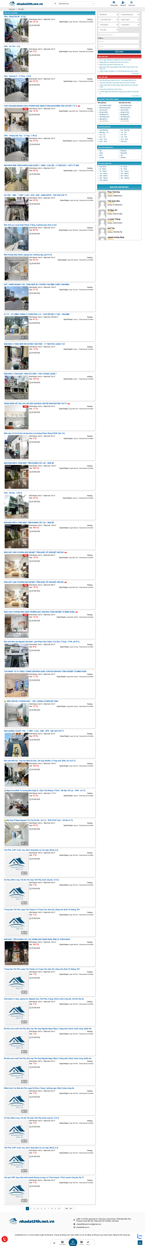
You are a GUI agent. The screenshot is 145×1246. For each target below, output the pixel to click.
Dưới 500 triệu (103, 130)
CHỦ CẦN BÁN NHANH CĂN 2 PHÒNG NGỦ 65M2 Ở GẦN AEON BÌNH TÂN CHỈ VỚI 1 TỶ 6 (40, 106)
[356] (16, 90)
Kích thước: (33, 19)
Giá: (30, 22)
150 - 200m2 (125, 173)
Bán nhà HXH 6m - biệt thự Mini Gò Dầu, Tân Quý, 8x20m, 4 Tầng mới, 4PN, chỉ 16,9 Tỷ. (40, 761)
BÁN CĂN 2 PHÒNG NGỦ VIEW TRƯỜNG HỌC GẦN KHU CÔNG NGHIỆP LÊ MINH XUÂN (39, 612)
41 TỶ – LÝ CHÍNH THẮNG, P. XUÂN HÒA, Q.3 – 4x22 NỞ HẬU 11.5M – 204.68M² (37, 314)
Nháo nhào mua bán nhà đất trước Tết (111, 64)
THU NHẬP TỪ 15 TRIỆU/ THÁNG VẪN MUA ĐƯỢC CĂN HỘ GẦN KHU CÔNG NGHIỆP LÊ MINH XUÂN (45, 671)
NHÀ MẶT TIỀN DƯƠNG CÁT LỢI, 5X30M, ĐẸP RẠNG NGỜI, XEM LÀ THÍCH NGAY (37, 939)
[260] (16, 447)
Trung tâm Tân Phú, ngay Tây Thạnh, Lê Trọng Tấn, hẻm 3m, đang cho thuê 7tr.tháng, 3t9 (41, 909)
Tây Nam (123, 157)
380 (66, 1208)
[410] (16, 119)
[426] (16, 744)
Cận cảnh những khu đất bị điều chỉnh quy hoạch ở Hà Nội (117, 83)
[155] (16, 953)
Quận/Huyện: (64, 22)
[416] (16, 1102)
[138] (16, 328)
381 (71, 1208)
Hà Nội (103, 112)
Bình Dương (104, 108)
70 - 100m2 (103, 171)
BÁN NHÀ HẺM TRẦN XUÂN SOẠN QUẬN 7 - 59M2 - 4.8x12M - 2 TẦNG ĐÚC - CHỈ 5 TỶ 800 (41, 165)
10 (59, 1208)
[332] (16, 387)
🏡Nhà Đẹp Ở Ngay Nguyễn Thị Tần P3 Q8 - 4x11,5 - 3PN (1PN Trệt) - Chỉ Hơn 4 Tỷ (38, 820)
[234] (16, 566)
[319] (16, 209)
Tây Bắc (101, 157)
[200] (16, 1131)
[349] (16, 804)
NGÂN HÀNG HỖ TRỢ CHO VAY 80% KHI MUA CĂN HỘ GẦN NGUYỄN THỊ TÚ (35, 403)
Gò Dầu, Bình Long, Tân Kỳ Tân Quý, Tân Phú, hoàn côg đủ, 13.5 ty (31, 880)
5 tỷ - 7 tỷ (102, 137)
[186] (16, 655)
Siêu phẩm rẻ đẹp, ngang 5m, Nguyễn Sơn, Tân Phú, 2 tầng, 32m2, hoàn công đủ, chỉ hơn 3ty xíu (44, 999)
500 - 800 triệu (125, 130)
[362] (16, 774)
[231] (16, 1191)
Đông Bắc (123, 151)
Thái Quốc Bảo (114, 201)
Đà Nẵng (103, 114)
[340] (16, 625)
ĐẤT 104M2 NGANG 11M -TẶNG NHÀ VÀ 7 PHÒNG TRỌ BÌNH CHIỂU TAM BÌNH (36, 284)
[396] (16, 715)
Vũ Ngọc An (112, 210)
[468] (16, 1012)
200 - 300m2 (103, 176)
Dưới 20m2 (102, 167)
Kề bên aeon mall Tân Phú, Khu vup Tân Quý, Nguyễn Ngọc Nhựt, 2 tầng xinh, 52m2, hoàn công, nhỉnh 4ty (47, 1029)
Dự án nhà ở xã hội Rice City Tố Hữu (110, 89)
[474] (16, 1042)
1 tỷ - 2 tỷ (123, 132)
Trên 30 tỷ (124, 141)
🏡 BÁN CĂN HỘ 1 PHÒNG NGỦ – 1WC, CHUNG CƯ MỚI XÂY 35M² (31, 701)
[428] (16, 834)
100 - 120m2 (125, 171)
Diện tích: (47, 19)
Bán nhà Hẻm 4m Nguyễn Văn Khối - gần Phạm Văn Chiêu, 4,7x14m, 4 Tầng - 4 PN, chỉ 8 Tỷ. (42, 642)
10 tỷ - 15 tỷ (103, 139)
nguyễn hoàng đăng (116, 237)
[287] (16, 298)
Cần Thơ (103, 110)
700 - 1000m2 (125, 178)
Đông (101, 153)
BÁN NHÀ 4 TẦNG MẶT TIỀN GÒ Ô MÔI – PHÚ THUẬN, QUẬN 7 (30, 374)
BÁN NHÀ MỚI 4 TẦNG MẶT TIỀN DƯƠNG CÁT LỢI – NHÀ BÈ (29, 463)
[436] (16, 477)
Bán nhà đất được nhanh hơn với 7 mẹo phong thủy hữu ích (117, 80)
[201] (16, 268)
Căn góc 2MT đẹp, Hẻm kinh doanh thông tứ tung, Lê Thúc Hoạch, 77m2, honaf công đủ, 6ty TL (44, 1177)
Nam (100, 155)
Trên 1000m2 (103, 180)
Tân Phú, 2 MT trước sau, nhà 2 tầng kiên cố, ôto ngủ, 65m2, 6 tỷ (31, 850)
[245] (16, 1072)
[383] (16, 238)
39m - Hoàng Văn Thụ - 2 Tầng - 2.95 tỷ (20, 136)
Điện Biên (103, 119)
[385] (16, 179)
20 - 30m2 (124, 167)
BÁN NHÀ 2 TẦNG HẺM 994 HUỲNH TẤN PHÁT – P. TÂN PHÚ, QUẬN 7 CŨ (34, 344)
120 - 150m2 (103, 173)
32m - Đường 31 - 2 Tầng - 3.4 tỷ (17, 76)
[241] (16, 149)
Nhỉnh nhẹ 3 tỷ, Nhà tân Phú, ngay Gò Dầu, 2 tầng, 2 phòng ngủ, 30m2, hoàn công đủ (39, 1088)
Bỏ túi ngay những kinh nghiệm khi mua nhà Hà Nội (115, 60)
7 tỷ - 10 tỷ (124, 137)
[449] (16, 923)
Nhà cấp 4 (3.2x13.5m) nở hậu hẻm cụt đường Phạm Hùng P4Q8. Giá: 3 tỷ (34, 433)
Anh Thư (111, 228)
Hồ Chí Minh (105, 105)
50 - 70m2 (124, 169)
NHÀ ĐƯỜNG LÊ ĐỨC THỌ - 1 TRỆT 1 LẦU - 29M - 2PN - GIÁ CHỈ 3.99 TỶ (34, 731)
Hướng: (90, 19)
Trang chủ (12, 9)
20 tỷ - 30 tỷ (103, 141)
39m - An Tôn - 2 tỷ (12, 46)
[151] (16, 1161)
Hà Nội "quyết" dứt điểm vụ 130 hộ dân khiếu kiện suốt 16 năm (118, 71)
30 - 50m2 (102, 169)
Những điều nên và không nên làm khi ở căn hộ (114, 62)
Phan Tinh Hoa (114, 192)
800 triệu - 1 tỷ (103, 132)
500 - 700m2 (103, 178)
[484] (16, 596)
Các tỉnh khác (103, 121)
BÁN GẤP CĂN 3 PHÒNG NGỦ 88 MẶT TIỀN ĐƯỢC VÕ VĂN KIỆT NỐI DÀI (34, 552)
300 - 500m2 (125, 176)
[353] (16, 357)
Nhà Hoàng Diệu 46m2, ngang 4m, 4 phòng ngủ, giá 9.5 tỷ (28, 255)
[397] (16, 685)
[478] (16, 506)
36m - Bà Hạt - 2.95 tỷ (13, 493)
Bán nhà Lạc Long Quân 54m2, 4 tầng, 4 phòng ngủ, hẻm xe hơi (30, 225)
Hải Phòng (104, 117)
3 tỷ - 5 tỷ (123, 134)
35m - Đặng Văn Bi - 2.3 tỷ (14, 17)
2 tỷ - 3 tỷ (102, 134)
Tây (122, 155)
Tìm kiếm (21, 9)
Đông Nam (124, 153)
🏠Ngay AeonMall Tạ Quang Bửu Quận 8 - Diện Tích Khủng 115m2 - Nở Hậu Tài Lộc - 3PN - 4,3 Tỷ (44, 790)
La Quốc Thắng (114, 219)
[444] (16, 60)
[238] (16, 893)
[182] (16, 30)
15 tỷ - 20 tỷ (124, 139)
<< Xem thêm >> (136, 73)
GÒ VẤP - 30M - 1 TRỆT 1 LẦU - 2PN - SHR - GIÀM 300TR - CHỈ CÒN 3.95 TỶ (35, 195)
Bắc (100, 151)
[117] (16, 863)
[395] (16, 417)
